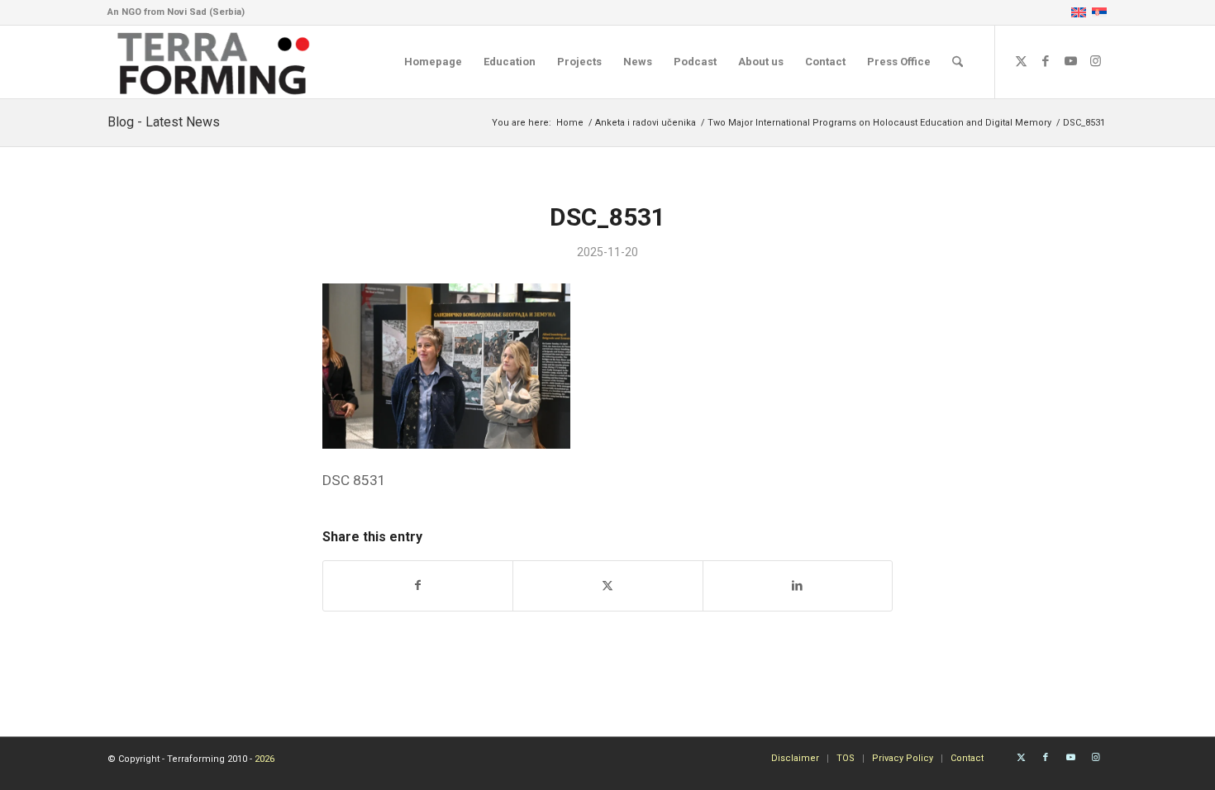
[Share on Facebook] (417, 585)
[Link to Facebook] (1045, 61)
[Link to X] (1020, 61)
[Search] (957, 62)
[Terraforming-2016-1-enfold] (214, 62)
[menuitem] (433, 62)
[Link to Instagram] (1095, 61)
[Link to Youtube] (1070, 61)
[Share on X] (607, 585)
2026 (264, 759)
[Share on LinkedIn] (797, 585)
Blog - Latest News (163, 122)
